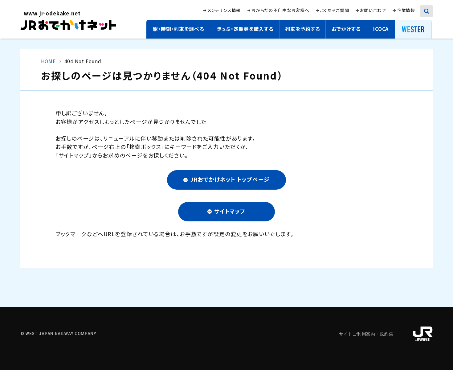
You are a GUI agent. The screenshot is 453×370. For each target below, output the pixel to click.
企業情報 (406, 10)
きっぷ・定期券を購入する (245, 28)
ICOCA (381, 28)
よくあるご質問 (334, 10)
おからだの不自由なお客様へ (280, 10)
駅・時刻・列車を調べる (178, 28)
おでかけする (346, 28)
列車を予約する (302, 28)
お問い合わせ (373, 10)
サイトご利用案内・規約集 (366, 333)
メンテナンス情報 (224, 10)
